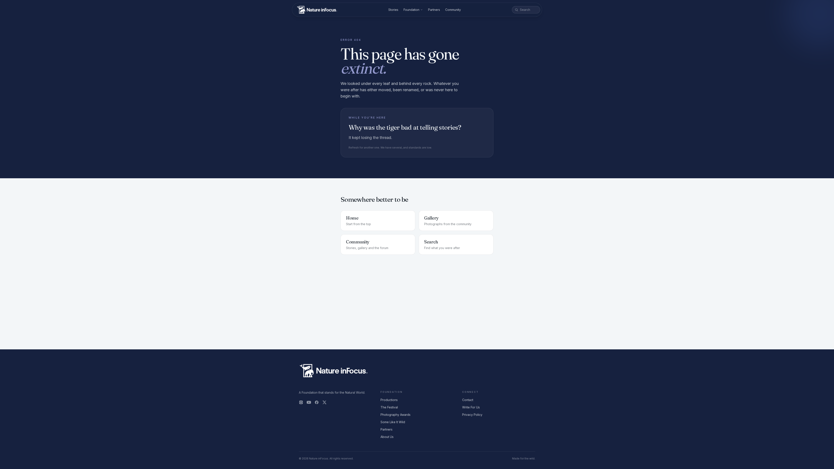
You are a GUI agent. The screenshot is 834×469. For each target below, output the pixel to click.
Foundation (411, 10)
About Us (387, 437)
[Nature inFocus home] (317, 10)
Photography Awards (395, 414)
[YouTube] (309, 402)
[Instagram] (301, 402)
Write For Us (471, 407)
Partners (434, 10)
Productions (389, 400)
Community (453, 10)
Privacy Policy (472, 414)
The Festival (389, 407)
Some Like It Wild (393, 422)
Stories (393, 10)
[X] (324, 402)
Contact (467, 400)
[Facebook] (316, 402)
